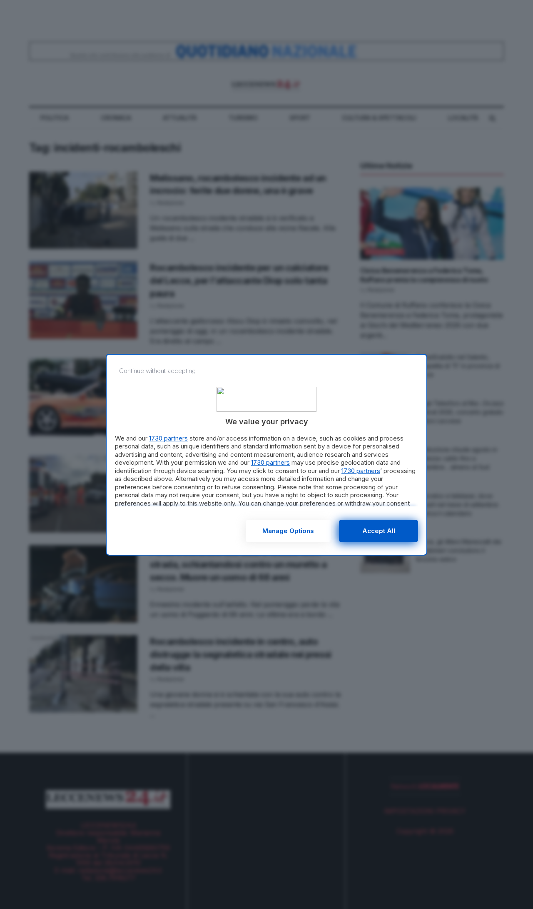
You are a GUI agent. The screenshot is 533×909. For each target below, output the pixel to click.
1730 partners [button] (168, 438)
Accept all (378, 531)
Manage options (288, 531)
